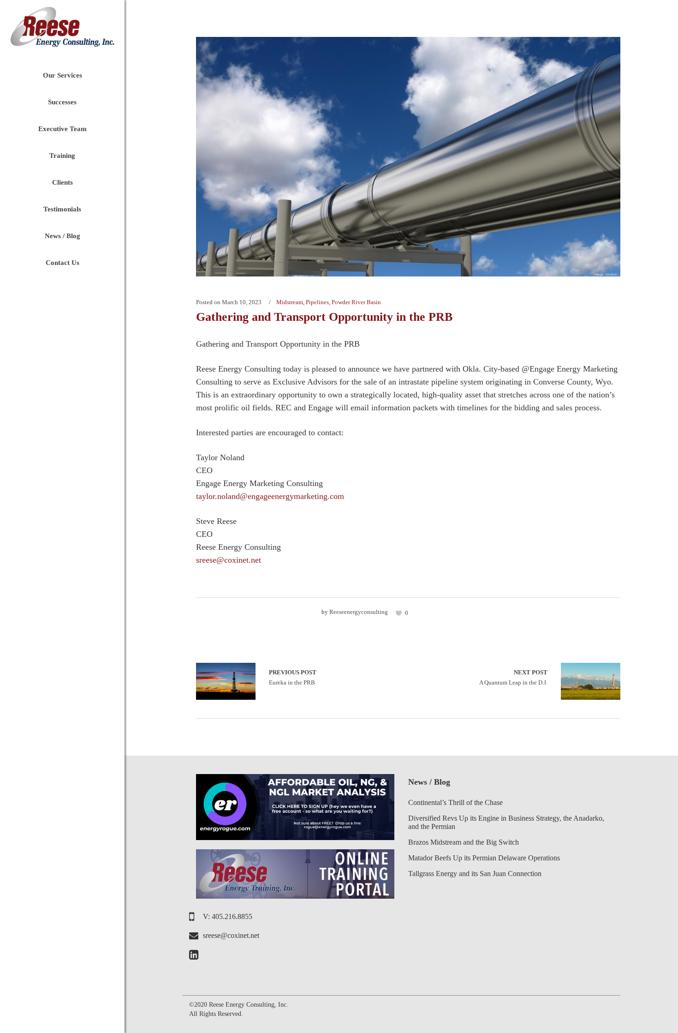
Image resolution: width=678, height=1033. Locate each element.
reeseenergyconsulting (358, 611)
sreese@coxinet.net (228, 560)
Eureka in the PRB (226, 681)
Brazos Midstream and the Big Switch (463, 842)
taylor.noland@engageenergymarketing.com (270, 496)
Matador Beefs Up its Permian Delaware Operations (484, 858)
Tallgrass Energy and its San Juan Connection (474, 873)
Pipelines (317, 302)
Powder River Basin (356, 302)
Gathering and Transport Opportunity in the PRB (324, 317)
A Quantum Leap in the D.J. (513, 677)
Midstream (289, 302)
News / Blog (429, 782)
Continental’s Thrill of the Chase (455, 802)
